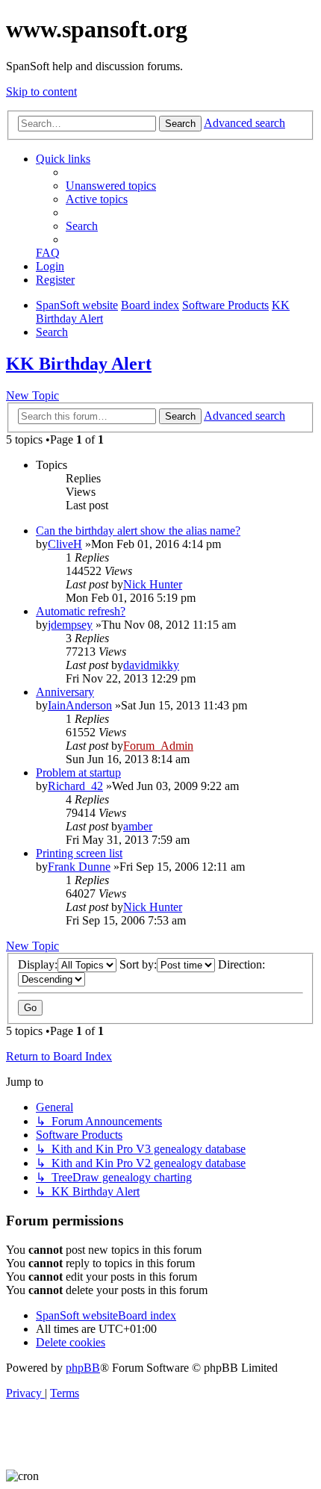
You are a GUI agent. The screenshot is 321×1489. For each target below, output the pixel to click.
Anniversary (65, 692)
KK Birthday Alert (79, 363)
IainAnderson (80, 705)
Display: (37, 964)
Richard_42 (75, 786)
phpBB (83, 1367)
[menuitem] (111, 185)
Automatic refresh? (80, 611)
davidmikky (151, 665)
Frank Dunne (79, 866)
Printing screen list (79, 853)
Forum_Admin (158, 745)
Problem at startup (78, 772)
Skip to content (41, 91)
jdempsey (70, 624)
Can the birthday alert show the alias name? (138, 530)
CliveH (65, 544)
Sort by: (138, 964)
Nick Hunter (152, 584)
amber (137, 826)
